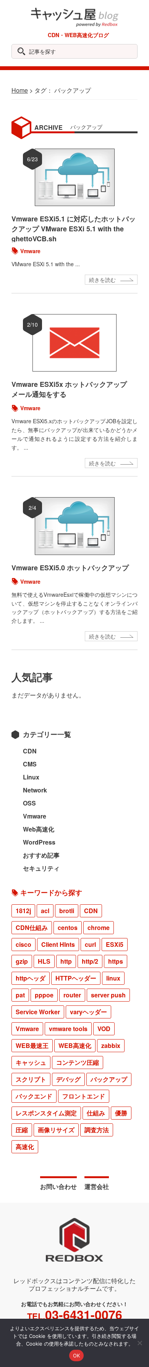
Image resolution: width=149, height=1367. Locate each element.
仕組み (96, 1112)
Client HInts (58, 944)
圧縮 (22, 1129)
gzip (22, 961)
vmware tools (68, 1028)
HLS (44, 961)
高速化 (25, 1146)
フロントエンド (83, 1096)
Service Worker (38, 1011)
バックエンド (34, 1096)
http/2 (90, 961)
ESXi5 (114, 944)
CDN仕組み (32, 927)
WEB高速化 (74, 1045)
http (66, 961)
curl (90, 944)
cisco (23, 944)
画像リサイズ (56, 1129)
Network (35, 790)
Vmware (30, 251)
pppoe (44, 994)
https (115, 961)
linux (113, 978)
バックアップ (109, 1079)
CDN (30, 751)
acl (45, 910)
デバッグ (68, 1079)
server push (108, 994)
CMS (30, 764)
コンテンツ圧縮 (77, 1062)
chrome (98, 927)
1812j (23, 910)
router (72, 994)
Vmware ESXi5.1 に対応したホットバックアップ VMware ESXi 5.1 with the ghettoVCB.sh (73, 229)
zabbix (110, 1045)
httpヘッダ (30, 978)
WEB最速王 (32, 1045)
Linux (31, 777)
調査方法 (96, 1129)
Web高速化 (38, 829)
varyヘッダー (88, 1011)
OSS (29, 803)
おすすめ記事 (41, 855)
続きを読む (102, 279)
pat (20, 994)
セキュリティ (41, 868)
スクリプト (31, 1079)
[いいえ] (139, 1343)
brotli (66, 910)
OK (76, 1355)
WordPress (39, 842)
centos (68, 927)
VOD (103, 1028)
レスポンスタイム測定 (46, 1112)
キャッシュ (31, 1062)
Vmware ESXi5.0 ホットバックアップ (70, 568)
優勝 (121, 1112)
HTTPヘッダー (75, 978)
